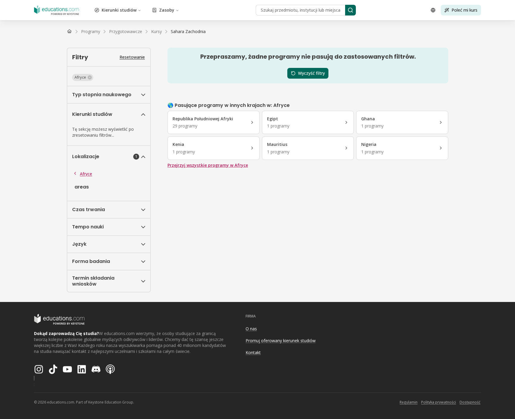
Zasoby (166, 10)
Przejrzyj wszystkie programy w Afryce (207, 165)
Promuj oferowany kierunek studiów (281, 340)
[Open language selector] (433, 10)
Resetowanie (132, 57)
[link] (188, 32)
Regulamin (409, 402)
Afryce (86, 174)
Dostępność (470, 402)
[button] (82, 77)
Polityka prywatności (438, 402)
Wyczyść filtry (311, 73)
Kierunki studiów (119, 10)
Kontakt (253, 352)
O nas (251, 328)
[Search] (350, 10)
